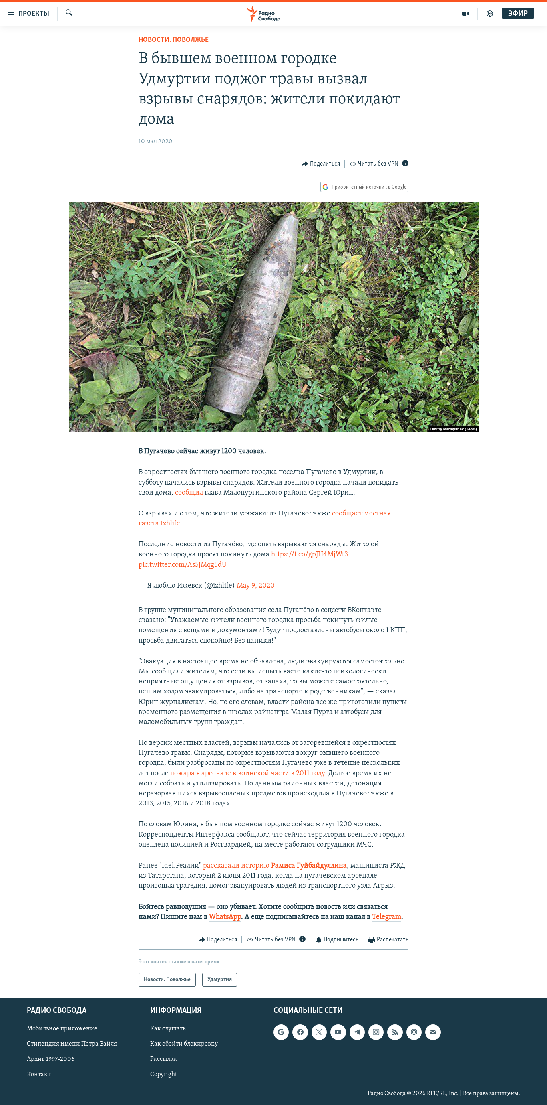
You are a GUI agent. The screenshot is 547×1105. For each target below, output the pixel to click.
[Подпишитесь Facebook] (300, 1032)
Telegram (386, 917)
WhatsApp (225, 917)
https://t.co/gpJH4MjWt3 (309, 554)
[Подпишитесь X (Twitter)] (319, 1032)
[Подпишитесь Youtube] (338, 1032)
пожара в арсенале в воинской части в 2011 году (247, 773)
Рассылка (163, 1059)
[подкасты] (490, 14)
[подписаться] (432, 1032)
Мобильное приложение (62, 1029)
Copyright (163, 1075)
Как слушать (167, 1029)
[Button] (321, 164)
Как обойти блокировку (184, 1044)
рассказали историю (275, 866)
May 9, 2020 (256, 586)
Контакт (38, 1075)
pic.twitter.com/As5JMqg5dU (183, 565)
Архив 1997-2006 (50, 1059)
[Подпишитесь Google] (281, 1032)
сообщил (189, 493)
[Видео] (465, 14)
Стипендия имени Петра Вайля (72, 1044)
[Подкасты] (414, 1032)
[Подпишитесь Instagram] (376, 1032)
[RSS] (394, 1032)
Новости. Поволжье (174, 40)
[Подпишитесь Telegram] (357, 1032)
